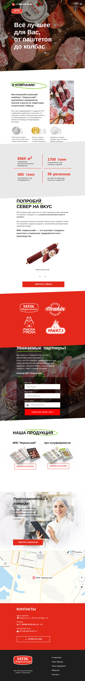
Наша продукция (58, 666)
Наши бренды (57, 662)
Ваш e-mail (28, 392)
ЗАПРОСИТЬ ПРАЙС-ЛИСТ (42, 412)
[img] (13, 4)
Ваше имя (28, 382)
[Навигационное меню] (81, 4)
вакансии (56, 670)
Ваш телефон (29, 401)
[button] (43, 284)
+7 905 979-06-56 (23, 4)
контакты (55, 675)
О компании (56, 657)
